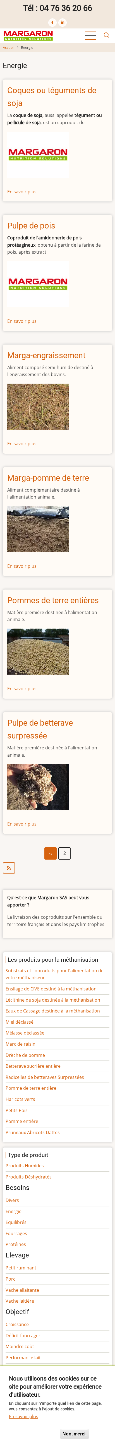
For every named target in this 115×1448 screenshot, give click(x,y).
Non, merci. (75, 1434)
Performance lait (23, 1358)
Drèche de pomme (25, 1055)
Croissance (17, 1324)
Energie (13, 1211)
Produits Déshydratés (29, 1177)
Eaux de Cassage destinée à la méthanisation (53, 1011)
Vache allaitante (22, 1290)
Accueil (8, 47)
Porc (10, 1279)
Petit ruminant (21, 1268)
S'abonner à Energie (57, 868)
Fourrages (16, 1233)
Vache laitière (20, 1301)
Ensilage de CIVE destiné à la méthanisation (51, 989)
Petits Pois (17, 1110)
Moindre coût (20, 1346)
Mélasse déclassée (25, 1033)
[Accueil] (28, 35)
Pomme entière (22, 1121)
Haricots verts (20, 1099)
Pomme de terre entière (31, 1088)
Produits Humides (25, 1166)
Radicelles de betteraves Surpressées (45, 1077)
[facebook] (52, 22)
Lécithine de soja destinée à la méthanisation (53, 1000)
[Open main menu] (90, 36)
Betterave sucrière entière (33, 1066)
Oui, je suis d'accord (32, 1434)
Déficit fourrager (23, 1335)
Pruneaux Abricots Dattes (33, 1132)
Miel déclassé (19, 1022)
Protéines (16, 1244)
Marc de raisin (20, 1044)
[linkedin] (62, 22)
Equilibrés (16, 1222)
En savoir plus (22, 192)
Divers (12, 1200)
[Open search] (106, 36)
